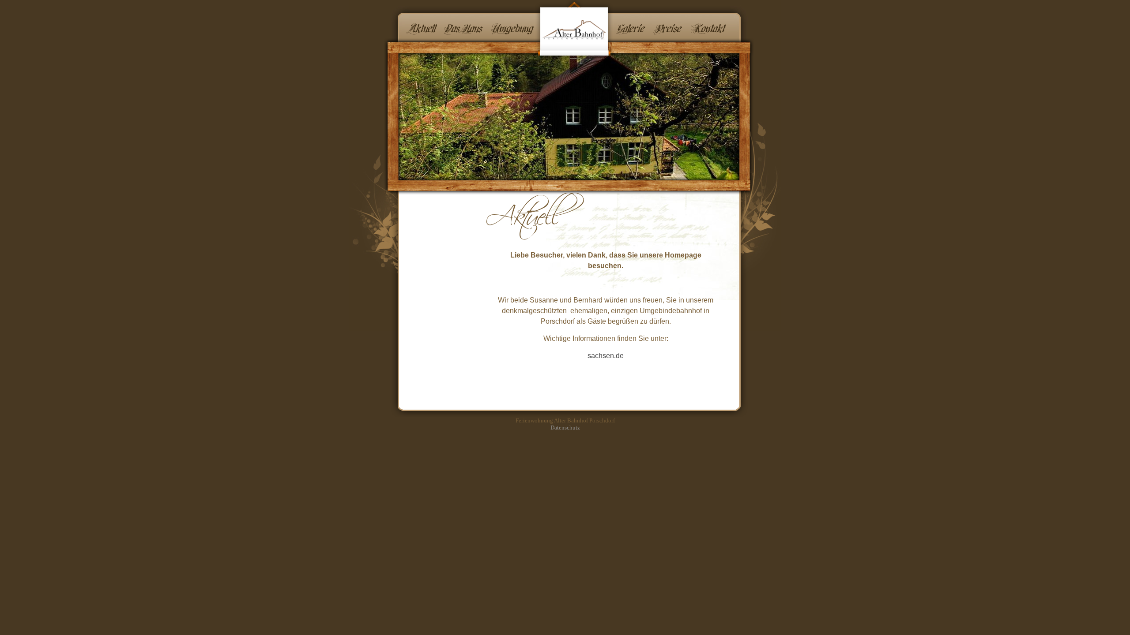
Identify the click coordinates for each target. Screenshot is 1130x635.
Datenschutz (565, 427)
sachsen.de (606, 355)
